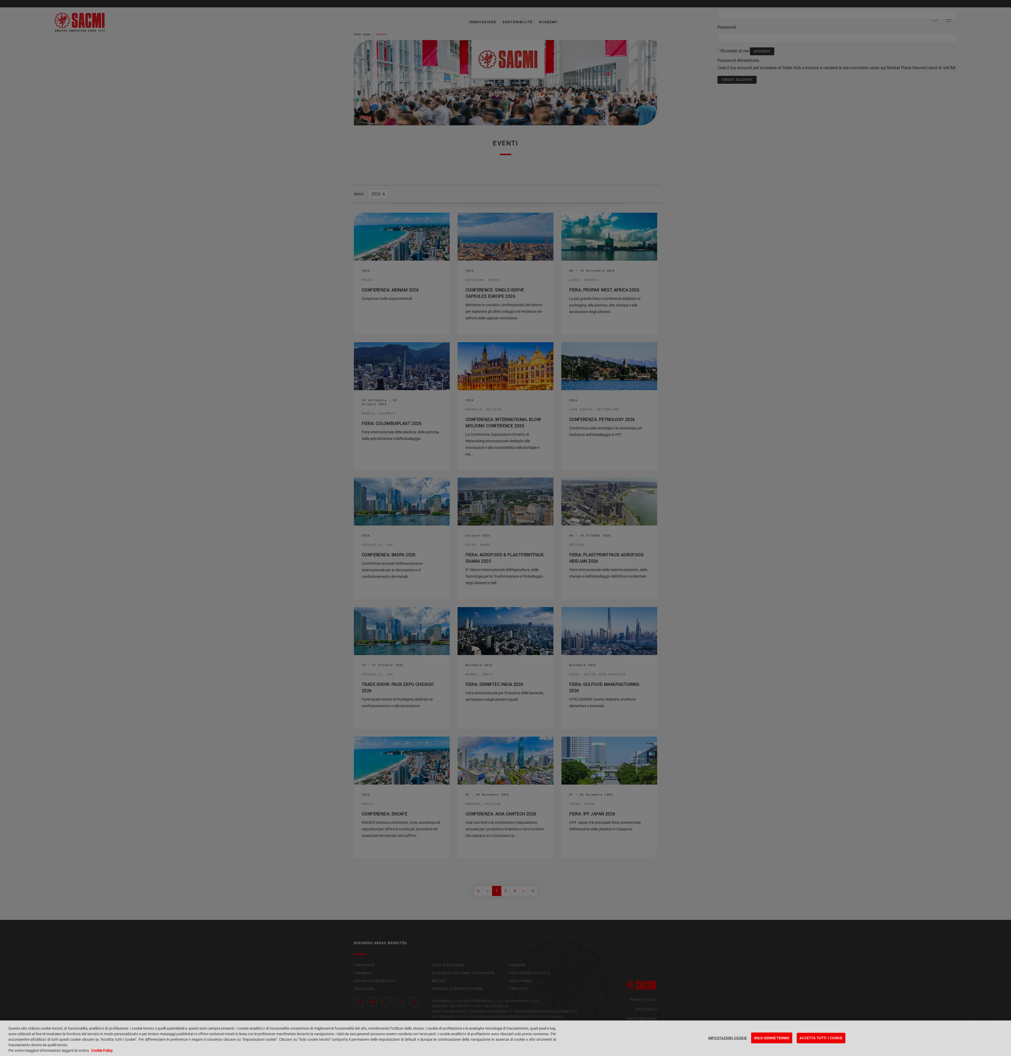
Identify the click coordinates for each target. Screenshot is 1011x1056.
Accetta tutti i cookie (821, 1038)
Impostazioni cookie (727, 1038)
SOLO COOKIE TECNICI (771, 1038)
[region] (505, 1038)
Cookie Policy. (102, 1050)
